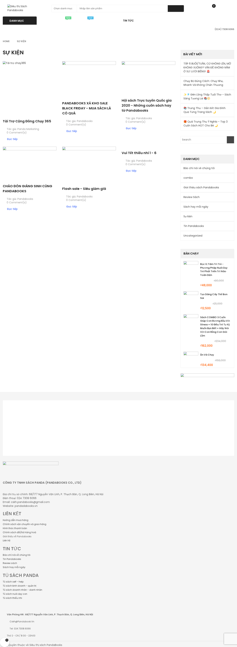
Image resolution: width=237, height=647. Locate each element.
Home (6, 41)
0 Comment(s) (17, 132)
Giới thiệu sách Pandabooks (201, 187)
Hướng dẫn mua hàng (15, 520)
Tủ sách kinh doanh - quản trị (19, 585)
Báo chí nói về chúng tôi (199, 168)
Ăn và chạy (207, 354)
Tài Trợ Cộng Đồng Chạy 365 (27, 121)
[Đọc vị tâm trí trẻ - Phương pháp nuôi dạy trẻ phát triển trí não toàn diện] (190, 268)
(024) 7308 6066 (224, 29)
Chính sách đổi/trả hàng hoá (19, 532)
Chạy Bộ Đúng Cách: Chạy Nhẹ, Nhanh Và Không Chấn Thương (203, 83)
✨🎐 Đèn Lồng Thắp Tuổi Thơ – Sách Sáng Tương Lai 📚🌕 (207, 96)
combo (188, 178)
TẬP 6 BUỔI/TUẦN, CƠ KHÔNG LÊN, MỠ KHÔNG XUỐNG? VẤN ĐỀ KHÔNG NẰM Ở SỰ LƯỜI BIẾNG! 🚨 (207, 67)
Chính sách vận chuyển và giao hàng (24, 524)
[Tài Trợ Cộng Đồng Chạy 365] (29, 88)
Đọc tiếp (12, 139)
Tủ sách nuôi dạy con (15, 593)
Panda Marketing (28, 129)
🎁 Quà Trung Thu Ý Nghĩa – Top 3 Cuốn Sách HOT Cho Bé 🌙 (205, 123)
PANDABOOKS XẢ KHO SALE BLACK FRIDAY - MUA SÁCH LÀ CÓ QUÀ (86, 108)
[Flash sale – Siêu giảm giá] (89, 164)
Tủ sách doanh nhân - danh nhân (22, 589)
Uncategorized (192, 235)
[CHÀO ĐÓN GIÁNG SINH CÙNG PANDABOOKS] (29, 163)
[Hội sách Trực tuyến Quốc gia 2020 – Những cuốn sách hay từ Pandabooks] (148, 77)
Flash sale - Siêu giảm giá (84, 188)
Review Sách (191, 197)
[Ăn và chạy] (190, 359)
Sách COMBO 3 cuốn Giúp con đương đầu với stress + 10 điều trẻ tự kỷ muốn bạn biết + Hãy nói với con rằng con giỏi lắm (215, 326)
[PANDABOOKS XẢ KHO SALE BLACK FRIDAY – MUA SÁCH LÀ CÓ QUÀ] (89, 79)
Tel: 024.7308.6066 (20, 628)
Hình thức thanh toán (15, 528)
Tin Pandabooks (193, 226)
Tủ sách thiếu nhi (12, 598)
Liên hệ (6, 540)
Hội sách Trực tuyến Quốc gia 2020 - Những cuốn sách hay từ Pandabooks (147, 105)
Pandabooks (85, 121)
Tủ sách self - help (13, 581)
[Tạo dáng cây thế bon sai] (190, 298)
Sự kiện (187, 216)
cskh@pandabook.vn (22, 621)
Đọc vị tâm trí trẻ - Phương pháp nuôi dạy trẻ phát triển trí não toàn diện (214, 269)
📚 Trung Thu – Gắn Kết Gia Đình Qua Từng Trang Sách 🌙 (204, 110)
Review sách (10, 563)
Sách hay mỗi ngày (195, 207)
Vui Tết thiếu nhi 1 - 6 (139, 153)
